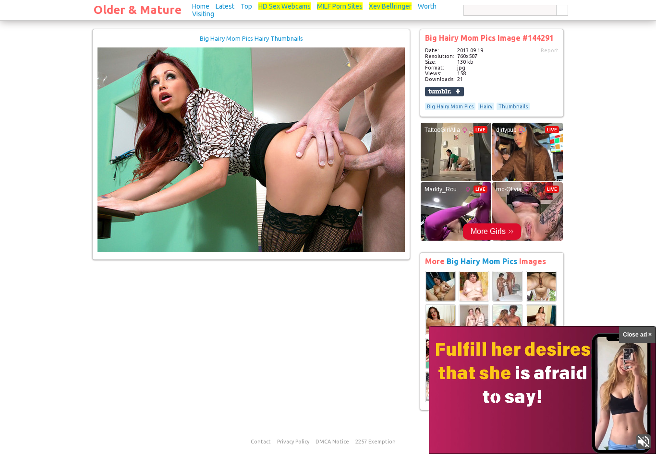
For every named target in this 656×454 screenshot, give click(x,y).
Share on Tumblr (444, 91)
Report (550, 50)
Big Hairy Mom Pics (450, 106)
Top (246, 6)
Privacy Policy (293, 441)
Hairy (486, 106)
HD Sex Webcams (284, 6)
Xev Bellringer (390, 6)
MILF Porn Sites (340, 6)
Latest (225, 6)
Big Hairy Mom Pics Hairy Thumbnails (251, 38)
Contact (261, 441)
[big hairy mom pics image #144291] (251, 250)
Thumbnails (513, 106)
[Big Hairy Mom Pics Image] (440, 300)
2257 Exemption (375, 441)
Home (200, 6)
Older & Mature (138, 9)
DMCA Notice (332, 441)
